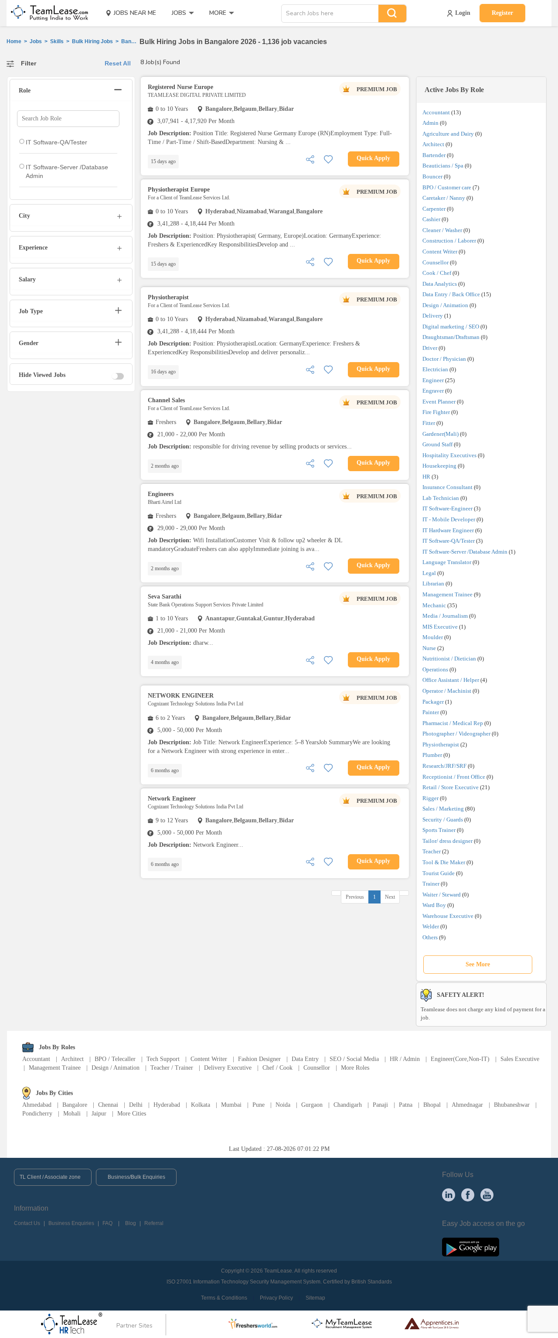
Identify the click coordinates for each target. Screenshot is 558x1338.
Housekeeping (439, 465)
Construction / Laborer (449, 240)
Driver (429, 348)
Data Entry (305, 1059)
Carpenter (434, 208)
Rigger (430, 798)
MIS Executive (440, 626)
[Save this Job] (328, 158)
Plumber (432, 755)
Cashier (431, 219)
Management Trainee (447, 594)
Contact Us (27, 1223)
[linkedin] (448, 1194)
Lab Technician (440, 498)
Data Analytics (439, 284)
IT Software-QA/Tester (448, 540)
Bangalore (74, 1105)
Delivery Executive (228, 1067)
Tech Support (163, 1059)
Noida (283, 1105)
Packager (433, 701)
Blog (130, 1223)
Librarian (433, 583)
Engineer (433, 380)
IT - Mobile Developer (448, 519)
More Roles (355, 1067)
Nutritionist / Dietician (449, 658)
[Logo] (47, 13)
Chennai (108, 1105)
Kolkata (200, 1105)
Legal (429, 573)
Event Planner (439, 401)
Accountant (436, 112)
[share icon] (309, 158)
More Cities (131, 1113)
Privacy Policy (276, 1298)
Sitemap (315, 1298)
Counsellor (435, 262)
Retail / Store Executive (450, 787)
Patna (405, 1105)
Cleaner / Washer (442, 230)
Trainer (430, 883)
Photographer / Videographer (456, 733)
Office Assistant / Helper (450, 680)
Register (502, 13)
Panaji (380, 1105)
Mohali (72, 1113)
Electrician (435, 369)
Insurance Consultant (447, 487)
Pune (258, 1105)
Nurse (429, 648)
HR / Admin (405, 1059)
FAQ (107, 1223)
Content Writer (439, 251)
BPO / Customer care (446, 187)
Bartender (434, 155)
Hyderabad (166, 1105)
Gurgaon (312, 1105)
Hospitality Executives (449, 455)
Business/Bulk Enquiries (136, 1177)
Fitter (428, 423)
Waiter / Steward (441, 894)
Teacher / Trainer (171, 1067)
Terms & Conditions (224, 1298)
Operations (435, 669)
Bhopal (432, 1105)
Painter (430, 712)
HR (426, 476)
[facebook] (467, 1194)
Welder (430, 926)
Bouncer (432, 176)
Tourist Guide (438, 873)
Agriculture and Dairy (448, 133)
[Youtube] (486, 1194)
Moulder (432, 637)
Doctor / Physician (444, 359)
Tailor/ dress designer (447, 841)
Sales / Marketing (443, 808)
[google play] (470, 1246)
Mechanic (434, 605)
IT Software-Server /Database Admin (464, 551)
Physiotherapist (440, 744)
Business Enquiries (71, 1223)
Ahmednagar (467, 1105)
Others (430, 937)
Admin (430, 123)
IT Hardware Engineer (448, 530)
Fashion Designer (259, 1059)
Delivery (432, 315)
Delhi (136, 1105)
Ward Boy (434, 905)
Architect (433, 144)
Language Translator (446, 562)
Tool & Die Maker (444, 862)
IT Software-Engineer (447, 508)
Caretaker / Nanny (443, 198)
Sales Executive (519, 1059)
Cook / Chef (436, 273)
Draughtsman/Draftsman (451, 337)
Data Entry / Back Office (451, 294)
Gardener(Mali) (440, 434)
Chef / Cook (277, 1067)
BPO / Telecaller (115, 1059)
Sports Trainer (439, 830)
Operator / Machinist (446, 691)
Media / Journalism (445, 616)
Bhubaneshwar (512, 1105)
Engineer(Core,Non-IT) (460, 1059)
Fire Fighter (436, 412)
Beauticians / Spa (442, 165)
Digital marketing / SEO (450, 326)
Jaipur (99, 1113)
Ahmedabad (36, 1105)
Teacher (431, 851)
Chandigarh (347, 1105)
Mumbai (231, 1105)
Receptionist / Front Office (453, 776)
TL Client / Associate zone (50, 1177)
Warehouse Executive (447, 916)
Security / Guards (442, 819)
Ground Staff (437, 444)
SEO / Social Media (354, 1059)
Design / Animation (445, 305)
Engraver (433, 390)
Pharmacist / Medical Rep (452, 723)
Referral (153, 1223)
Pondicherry (37, 1113)
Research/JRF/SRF (444, 766)
